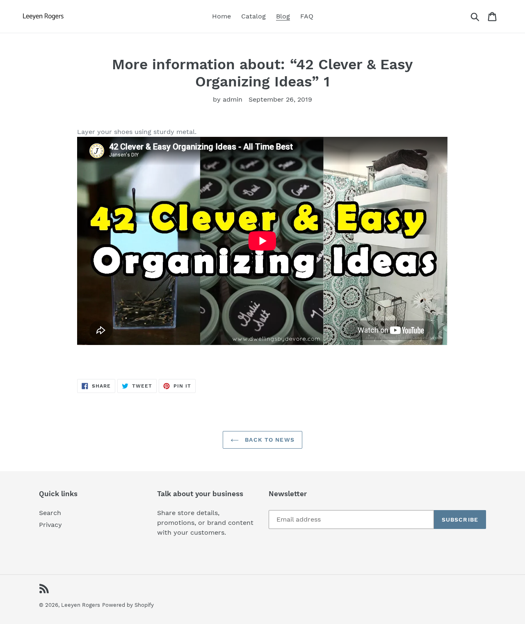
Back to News (268, 439)
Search (50, 513)
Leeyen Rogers (80, 605)
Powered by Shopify (128, 605)
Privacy (50, 525)
